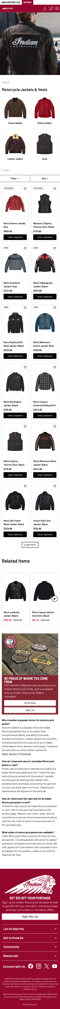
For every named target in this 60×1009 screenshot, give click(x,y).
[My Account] (45, 8)
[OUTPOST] (7, 8)
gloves (12, 753)
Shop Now (30, 703)
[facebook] (30, 967)
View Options (15, 237)
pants (5, 753)
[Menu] (57, 8)
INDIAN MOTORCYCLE (11, 2)
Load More (30, 544)
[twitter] (46, 967)
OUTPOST (27, 2)
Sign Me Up (30, 916)
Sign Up (30, 710)
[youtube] (54, 967)
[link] (30, 929)
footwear (26, 753)
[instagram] (38, 967)
